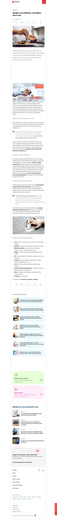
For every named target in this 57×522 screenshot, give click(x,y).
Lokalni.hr (34, 497)
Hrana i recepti (16, 479)
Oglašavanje (15, 505)
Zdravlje (15, 470)
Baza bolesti (16, 488)
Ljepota (14, 476)
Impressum (15, 507)
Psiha (14, 473)
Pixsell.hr (24, 499)
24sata (14, 499)
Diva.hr (29, 497)
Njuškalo (39, 497)
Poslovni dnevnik (22, 497)
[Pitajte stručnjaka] (56, 509)
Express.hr (29, 499)
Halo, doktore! (16, 482)
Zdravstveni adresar (18, 485)
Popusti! (19, 499)
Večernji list (15, 497)
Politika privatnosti (17, 511)
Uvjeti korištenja (16, 509)
